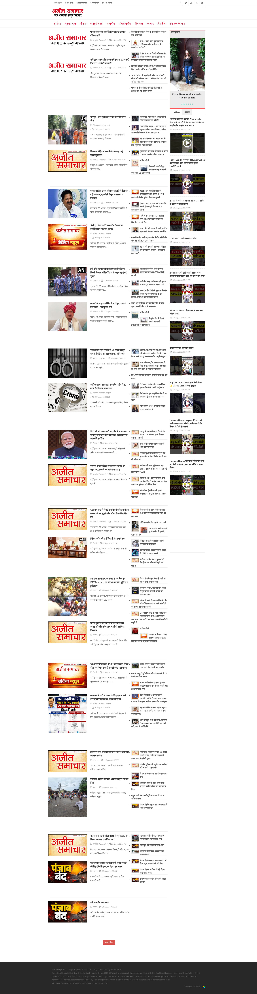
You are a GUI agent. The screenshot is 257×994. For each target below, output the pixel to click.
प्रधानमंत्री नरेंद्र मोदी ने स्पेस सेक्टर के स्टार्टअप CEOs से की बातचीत (147, 272)
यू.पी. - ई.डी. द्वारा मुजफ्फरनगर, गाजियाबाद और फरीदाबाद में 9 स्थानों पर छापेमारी (147, 44)
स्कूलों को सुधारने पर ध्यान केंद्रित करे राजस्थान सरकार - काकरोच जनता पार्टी (148, 250)
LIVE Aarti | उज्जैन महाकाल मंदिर (183, 238)
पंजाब (94, 590)
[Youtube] (191, 3)
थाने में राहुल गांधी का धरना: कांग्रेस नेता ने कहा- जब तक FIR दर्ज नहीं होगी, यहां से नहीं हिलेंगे (149, 723)
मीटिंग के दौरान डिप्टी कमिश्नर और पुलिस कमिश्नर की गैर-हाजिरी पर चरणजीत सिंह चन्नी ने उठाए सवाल (148, 57)
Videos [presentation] (177, 112)
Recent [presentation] (187, 112)
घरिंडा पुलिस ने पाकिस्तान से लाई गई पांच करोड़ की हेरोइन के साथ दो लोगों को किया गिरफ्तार (107, 627)
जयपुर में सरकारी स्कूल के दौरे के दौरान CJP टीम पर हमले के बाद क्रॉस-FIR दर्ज (148, 434)
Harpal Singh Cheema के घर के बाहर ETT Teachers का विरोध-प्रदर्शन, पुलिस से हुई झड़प (109, 582)
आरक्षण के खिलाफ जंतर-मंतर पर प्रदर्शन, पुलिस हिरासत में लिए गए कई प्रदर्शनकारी (149, 638)
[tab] (177, 112)
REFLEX (199, 987)
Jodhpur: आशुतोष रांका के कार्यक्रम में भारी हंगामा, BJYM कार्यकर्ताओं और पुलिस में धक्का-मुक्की (147, 194)
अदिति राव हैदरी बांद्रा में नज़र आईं (153, 522)
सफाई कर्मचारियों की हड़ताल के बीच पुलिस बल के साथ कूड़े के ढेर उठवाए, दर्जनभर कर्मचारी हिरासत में (149, 294)
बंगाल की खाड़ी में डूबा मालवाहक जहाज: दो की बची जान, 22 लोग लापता (148, 169)
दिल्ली (95, 443)
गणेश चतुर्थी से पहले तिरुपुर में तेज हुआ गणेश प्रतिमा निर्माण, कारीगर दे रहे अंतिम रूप (149, 456)
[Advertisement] (99, 108)
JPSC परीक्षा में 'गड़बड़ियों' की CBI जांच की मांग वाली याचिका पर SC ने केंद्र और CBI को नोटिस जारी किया (148, 78)
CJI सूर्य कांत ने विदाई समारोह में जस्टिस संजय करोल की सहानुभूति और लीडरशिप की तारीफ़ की (109, 513)
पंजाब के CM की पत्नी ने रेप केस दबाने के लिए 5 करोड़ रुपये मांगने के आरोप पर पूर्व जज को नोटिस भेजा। (149, 481)
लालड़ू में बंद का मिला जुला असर (152, 845)
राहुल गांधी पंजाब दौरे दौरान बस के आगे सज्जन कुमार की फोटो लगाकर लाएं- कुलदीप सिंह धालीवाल (148, 142)
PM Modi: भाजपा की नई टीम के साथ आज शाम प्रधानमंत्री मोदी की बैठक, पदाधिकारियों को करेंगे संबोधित (108, 435)
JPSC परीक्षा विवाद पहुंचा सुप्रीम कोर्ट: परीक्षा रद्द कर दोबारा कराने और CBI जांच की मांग (149, 686)
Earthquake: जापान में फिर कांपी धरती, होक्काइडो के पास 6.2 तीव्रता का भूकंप (148, 206)
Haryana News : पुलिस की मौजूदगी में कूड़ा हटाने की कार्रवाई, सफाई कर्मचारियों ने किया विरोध (187, 464)
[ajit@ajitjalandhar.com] (202, 3)
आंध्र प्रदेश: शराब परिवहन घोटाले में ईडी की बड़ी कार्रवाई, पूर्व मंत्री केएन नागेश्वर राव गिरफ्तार (109, 194)
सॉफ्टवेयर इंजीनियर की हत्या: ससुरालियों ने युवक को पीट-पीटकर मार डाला (148, 493)
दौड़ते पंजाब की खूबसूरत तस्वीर (181, 348)
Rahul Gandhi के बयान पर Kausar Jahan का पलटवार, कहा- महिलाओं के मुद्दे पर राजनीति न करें (187, 163)
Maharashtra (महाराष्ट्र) (101, 125)
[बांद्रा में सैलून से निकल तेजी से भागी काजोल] (187, 64)
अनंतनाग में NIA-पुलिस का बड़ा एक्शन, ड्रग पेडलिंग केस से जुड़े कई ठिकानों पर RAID (149, 469)
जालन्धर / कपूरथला (99, 358)
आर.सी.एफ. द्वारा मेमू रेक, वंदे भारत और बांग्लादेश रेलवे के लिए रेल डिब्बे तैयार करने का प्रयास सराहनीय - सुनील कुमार (149, 353)
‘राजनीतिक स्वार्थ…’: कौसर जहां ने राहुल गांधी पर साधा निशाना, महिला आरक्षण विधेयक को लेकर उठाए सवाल (148, 129)
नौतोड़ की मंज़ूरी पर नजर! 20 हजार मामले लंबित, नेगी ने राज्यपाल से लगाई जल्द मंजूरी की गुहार (149, 755)
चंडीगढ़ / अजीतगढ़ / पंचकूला (102, 233)
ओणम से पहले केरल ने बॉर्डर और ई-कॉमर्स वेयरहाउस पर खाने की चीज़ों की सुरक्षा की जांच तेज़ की (149, 603)
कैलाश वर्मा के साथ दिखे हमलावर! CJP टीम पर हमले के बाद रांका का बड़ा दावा (148, 513)
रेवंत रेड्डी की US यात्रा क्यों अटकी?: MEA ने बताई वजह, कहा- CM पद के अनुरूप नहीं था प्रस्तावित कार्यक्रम (149, 698)
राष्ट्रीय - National (99, 40)
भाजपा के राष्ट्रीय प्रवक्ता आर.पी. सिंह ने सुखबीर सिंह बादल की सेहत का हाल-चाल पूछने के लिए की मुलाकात (148, 366)
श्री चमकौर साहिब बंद (99, 902)
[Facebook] (180, 3)
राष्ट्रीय (95, 203)
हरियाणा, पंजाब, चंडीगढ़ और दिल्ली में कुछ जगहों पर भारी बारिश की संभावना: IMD (153, 591)
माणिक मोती (144, 160)
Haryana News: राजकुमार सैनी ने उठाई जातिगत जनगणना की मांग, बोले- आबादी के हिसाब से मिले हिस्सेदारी (186, 423)
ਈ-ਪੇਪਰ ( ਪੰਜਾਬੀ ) (107, 3)
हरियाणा (95, 312)
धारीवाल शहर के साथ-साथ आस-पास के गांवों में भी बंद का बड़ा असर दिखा (148, 786)
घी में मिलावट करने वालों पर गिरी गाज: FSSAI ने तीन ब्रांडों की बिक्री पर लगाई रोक (147, 219)
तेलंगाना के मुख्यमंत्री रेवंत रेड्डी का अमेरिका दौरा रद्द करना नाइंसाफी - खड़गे (149, 397)
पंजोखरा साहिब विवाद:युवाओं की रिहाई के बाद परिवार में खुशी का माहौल (147, 562)
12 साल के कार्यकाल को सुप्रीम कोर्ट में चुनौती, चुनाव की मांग (149, 531)
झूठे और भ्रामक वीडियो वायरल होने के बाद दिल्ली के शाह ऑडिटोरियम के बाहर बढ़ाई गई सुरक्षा (108, 273)
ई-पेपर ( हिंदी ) (69, 3)
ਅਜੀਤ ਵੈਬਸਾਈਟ (82, 3)
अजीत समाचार (58, 3)
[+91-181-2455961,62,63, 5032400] (196, 3)
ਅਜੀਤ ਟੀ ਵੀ (95, 3)
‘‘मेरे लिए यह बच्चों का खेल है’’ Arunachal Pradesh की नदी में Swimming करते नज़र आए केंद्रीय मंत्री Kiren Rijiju (187, 122)
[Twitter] (185, 3)
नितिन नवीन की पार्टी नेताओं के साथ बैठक (107, 539)
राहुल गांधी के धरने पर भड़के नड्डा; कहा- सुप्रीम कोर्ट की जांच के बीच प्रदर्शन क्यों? (149, 711)
